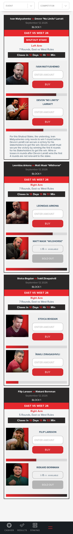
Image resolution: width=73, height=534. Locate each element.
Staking (35, 530)
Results (22, 530)
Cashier (9, 530)
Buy (48, 84)
